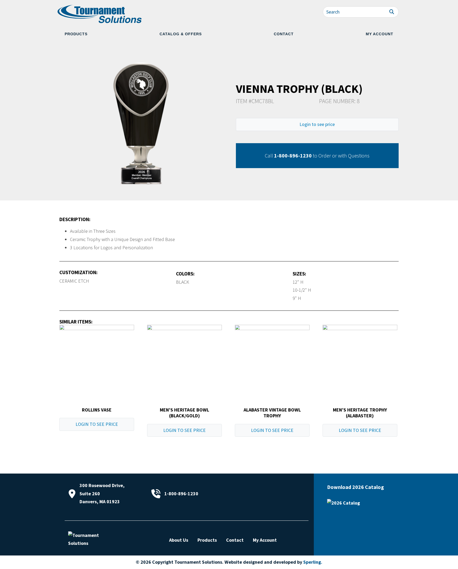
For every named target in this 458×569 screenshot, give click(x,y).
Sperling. (312, 562)
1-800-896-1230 (293, 155)
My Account (379, 34)
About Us (178, 540)
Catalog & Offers (181, 34)
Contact (284, 34)
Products (76, 34)
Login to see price (317, 124)
